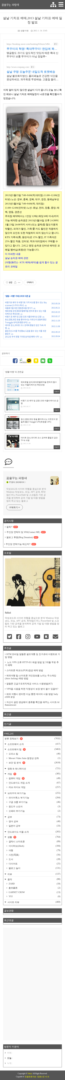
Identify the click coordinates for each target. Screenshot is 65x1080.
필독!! (11, 527)
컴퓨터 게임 (34, 778)
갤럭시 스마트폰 (34, 841)
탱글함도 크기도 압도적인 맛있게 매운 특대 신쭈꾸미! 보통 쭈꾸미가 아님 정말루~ (32, 55)
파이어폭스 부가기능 (34, 797)
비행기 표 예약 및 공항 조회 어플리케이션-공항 (23, 316)
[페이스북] (15, 361)
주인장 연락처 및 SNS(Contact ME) (25, 532)
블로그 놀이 (34, 868)
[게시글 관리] (19, 282)
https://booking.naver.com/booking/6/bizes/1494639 (29, 44)
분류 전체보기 (32, 738)
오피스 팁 (34, 754)
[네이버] (43, 361)
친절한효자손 (30, 1077)
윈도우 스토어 (34, 806)
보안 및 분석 (34, 762)
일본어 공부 (34, 826)
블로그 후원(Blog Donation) (22, 537)
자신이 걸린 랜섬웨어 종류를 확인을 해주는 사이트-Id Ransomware (32, 703)
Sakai (30, 1073)
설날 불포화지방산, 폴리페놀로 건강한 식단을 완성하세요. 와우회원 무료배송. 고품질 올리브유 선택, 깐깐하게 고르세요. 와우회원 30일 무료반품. (32, 78)
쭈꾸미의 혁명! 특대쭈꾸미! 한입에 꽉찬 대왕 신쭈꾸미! (32, 49)
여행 (13, 296)
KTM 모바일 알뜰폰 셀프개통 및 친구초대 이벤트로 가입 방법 (32, 655)
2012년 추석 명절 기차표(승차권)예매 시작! (22, 336)
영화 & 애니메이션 (33, 768)
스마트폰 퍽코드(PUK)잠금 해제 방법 (24, 670)
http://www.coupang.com (18, 67)
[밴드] (49, 361)
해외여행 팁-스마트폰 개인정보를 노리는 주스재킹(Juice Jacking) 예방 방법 (30, 677)
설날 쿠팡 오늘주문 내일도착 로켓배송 (31, 71)
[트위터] (22, 361)
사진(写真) (34, 855)
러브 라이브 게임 (34, 787)
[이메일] (55, 637)
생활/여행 (25, 31)
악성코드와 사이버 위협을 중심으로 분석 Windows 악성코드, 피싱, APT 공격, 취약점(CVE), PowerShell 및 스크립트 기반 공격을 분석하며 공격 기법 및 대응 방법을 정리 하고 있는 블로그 (26, 495)
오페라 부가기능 (34, 811)
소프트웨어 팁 (33, 749)
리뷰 (33, 874)
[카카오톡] (29, 361)
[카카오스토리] (36, 361)
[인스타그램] (27, 637)
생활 (7, 296)
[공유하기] (15, 282)
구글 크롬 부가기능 (34, 802)
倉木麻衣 (34, 888)
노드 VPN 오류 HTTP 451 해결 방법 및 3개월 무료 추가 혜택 (32, 663)
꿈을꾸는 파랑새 (10, 4)
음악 (33, 879)
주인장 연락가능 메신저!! (20, 544)
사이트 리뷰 (33, 902)
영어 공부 (34, 821)
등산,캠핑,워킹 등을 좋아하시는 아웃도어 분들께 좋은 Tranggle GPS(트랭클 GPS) (26, 321)
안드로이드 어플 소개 (33, 831)
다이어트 (34, 863)
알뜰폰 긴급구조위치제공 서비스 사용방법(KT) (29, 684)
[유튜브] (37, 637)
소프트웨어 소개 (33, 744)
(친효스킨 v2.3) (43, 1076)
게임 (33, 773)
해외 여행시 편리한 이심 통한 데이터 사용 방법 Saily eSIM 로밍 (31, 695)
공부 (33, 817)
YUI (34, 896)
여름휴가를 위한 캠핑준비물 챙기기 (18, 308)
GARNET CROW (34, 892)
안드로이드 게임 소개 (34, 782)
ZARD (34, 884)
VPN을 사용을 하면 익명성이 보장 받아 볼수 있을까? (32, 689)
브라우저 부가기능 (33, 793)
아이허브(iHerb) (34, 846)
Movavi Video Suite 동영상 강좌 (34, 758)
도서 (34, 859)
